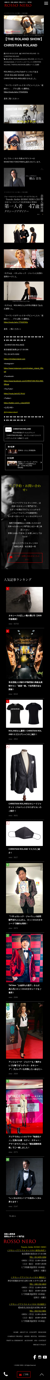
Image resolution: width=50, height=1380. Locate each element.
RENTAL (34, 1336)
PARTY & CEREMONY (15, 1340)
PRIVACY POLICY (39, 1344)
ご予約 (25, 1374)
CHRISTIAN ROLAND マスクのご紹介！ (24, 851)
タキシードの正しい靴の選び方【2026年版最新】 (25, 617)
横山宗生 (9, 59)
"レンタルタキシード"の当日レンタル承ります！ (25, 1200)
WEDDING (42, 1336)
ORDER (26, 1336)
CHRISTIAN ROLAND (11, 56)
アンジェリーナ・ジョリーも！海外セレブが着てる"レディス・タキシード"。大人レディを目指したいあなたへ (25, 1065)
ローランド (39, 59)
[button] (46, 3)
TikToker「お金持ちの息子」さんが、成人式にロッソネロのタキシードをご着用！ (25, 989)
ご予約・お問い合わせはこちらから (26, 557)
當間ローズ (30, 65)
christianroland (9, 62)
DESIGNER (42, 1332)
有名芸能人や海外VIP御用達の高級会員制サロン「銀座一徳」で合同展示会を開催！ (25, 685)
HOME (15, 1332)
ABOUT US (24, 1332)
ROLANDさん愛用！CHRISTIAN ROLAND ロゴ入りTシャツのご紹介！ (25, 733)
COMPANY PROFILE (15, 1336)
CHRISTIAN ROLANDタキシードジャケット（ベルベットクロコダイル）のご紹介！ (25, 807)
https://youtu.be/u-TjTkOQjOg (16, 92)
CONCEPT (33, 1332)
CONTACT (42, 1340)
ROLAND (31, 59)
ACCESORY (28, 1340)
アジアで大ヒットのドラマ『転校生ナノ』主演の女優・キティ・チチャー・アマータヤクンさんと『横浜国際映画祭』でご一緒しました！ (25, 1141)
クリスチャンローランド (23, 62)
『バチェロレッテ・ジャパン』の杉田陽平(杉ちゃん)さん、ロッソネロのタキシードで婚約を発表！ (26, 920)
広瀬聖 (37, 65)
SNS (35, 1340)
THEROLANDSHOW (18, 65)
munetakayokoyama (20, 59)
